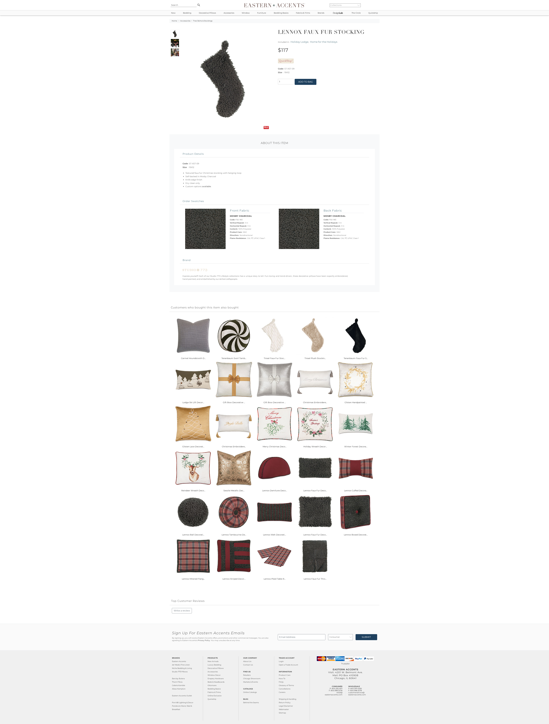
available (206, 186)
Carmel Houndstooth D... (193, 358)
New (173, 13)
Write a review (182, 610)
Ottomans (212, 685)
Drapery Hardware (216, 678)
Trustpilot (345, 664)
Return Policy (285, 702)
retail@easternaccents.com (333, 693)
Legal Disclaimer (286, 706)
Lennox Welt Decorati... (274, 534)
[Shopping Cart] (377, 5)
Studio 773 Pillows (180, 672)
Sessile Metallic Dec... (233, 490)
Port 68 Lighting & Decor (182, 702)
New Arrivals (213, 661)
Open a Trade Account (288, 665)
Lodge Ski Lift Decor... (193, 402)
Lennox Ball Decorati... (193, 534)
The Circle (356, 13)
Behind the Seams (251, 702)
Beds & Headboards (216, 682)
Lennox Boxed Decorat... (356, 534)
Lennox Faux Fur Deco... (315, 490)
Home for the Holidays (323, 41)
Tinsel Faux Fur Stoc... (274, 358)
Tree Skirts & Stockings (202, 21)
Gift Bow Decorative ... (234, 402)
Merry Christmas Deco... (275, 446)
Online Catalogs (250, 692)
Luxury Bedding (214, 665)
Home (174, 21)
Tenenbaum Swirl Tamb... (233, 358)
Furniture (261, 13)
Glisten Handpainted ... (356, 402)
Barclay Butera (178, 678)
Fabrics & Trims (303, 13)
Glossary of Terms (286, 685)
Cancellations (284, 689)
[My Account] (375, 5)
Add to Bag (305, 81)
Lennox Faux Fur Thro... (315, 579)
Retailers (247, 675)
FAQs (281, 682)
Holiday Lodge (299, 41)
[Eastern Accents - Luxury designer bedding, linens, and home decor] (274, 5)
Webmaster (284, 709)
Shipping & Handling (287, 699)
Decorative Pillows (207, 13)
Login (281, 661)
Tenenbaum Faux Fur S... (356, 358)
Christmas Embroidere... (315, 402)
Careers (282, 692)
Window (246, 13)
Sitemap (282, 713)
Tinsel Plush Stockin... (315, 358)
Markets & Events (250, 682)
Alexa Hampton (178, 689)
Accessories (229, 13)
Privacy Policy (204, 640)
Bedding (187, 13)
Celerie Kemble (178, 685)
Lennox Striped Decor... (233, 579)
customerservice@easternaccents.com (357, 693)
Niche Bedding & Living (182, 668)
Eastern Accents (179, 661)
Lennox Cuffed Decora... (355, 490)
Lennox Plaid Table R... (275, 579)
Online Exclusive (214, 696)
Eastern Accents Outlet (182, 696)
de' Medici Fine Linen (181, 665)
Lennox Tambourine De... (234, 534)
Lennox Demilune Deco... (274, 490)
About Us (247, 661)
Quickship (373, 13)
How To (282, 678)
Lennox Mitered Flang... (193, 579)
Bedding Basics (281, 13)
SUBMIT (366, 637)
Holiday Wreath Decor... (315, 446)
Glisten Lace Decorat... (193, 446)
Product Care (284, 675)
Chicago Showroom (251, 678)
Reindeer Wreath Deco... (193, 490)
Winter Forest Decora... (355, 446)
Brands (321, 13)
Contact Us (248, 665)
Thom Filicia (177, 682)
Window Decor (214, 675)
